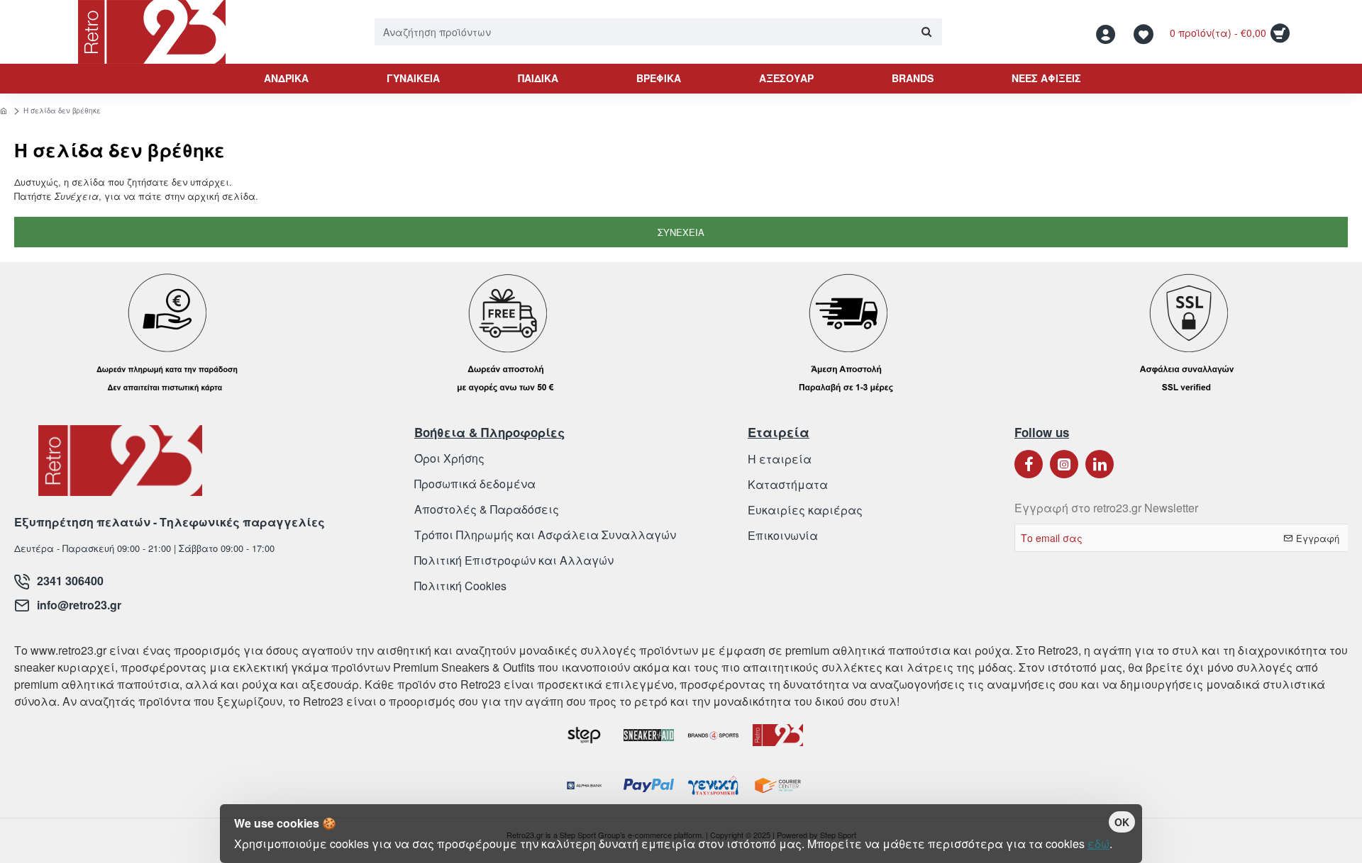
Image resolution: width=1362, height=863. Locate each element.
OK (1121, 822)
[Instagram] (1064, 464)
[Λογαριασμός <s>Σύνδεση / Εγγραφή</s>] (1109, 32)
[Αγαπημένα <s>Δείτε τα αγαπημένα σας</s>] (1145, 32)
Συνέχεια (681, 232)
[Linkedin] (1099, 464)
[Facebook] (1028, 464)
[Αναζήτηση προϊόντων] (926, 31)
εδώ (1098, 843)
